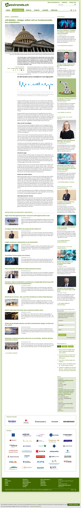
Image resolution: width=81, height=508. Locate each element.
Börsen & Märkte (27, 482)
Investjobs (25, 485)
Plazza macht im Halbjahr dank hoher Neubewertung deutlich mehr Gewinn (67, 351)
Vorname (60, 320)
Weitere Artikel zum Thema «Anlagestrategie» (64, 187)
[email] (21, 70)
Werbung (64, 2)
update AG (46, 489)
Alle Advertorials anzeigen (65, 45)
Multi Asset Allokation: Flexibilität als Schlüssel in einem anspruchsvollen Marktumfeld (66, 32)
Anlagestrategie (14, 68)
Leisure (45, 10)
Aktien (9, 68)
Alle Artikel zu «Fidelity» (64, 112)
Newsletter (72, 2)
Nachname (61, 325)
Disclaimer (43, 483)
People (28, 10)
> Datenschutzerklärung (35, 506)
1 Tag (59, 346)
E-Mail (60, 330)
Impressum (43, 482)
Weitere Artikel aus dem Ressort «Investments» (19, 212)
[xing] (15, 70)
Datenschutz (43, 485)
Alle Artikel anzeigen (11, 353)
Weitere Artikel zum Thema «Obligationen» (64, 247)
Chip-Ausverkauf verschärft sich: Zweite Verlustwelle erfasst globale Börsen (67, 356)
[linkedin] (13, 70)
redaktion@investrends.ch (64, 485)
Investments (18, 10)
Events (36, 10)
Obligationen (21, 68)
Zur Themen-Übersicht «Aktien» (66, 182)
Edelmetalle (25, 483)
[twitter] (19, 70)
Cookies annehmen (73, 504)
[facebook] (17, 70)
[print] (23, 70)
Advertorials (61, 16)
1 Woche (65, 346)
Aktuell (7, 16)
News (8, 10)
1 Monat (71, 346)
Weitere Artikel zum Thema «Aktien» (64, 117)
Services (54, 10)
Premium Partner (11, 417)
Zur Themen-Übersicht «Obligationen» (63, 304)
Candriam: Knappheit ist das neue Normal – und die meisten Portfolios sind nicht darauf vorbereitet (67, 369)
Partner (8, 430)
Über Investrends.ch (54, 2)
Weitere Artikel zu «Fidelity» (65, 50)
